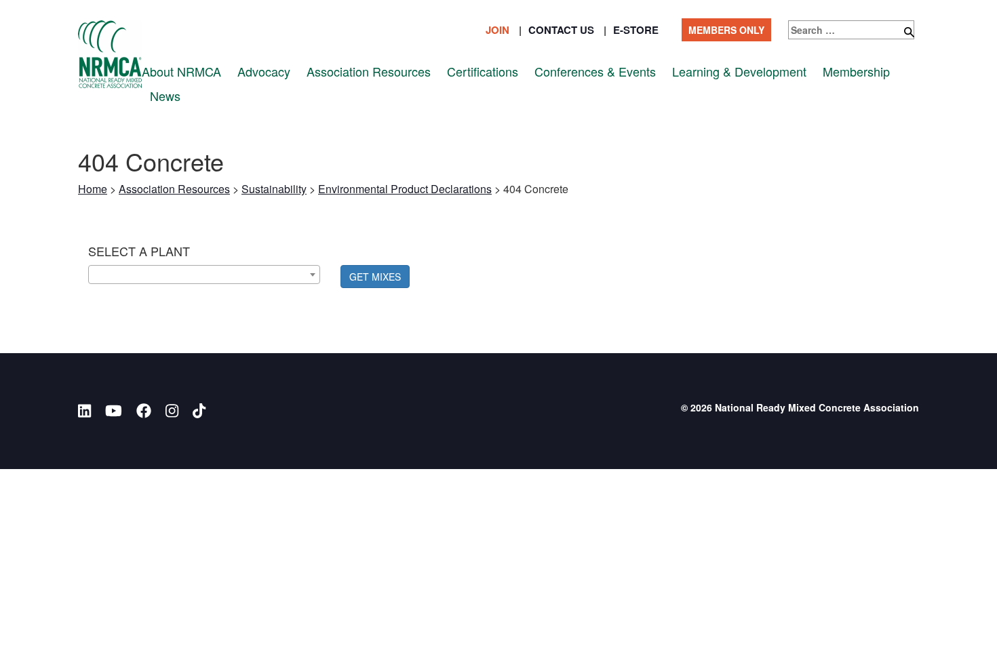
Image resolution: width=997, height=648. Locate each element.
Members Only (726, 30)
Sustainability (274, 189)
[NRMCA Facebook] (143, 411)
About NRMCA (181, 71)
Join (497, 29)
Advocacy (263, 71)
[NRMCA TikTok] (199, 411)
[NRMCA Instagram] (171, 411)
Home (92, 189)
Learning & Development (739, 71)
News (165, 95)
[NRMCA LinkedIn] (84, 411)
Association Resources (369, 71)
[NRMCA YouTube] (113, 411)
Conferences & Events (595, 71)
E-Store (636, 29)
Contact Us (561, 29)
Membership (856, 71)
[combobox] (204, 274)
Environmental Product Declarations (405, 189)
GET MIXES (375, 276)
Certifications (482, 71)
